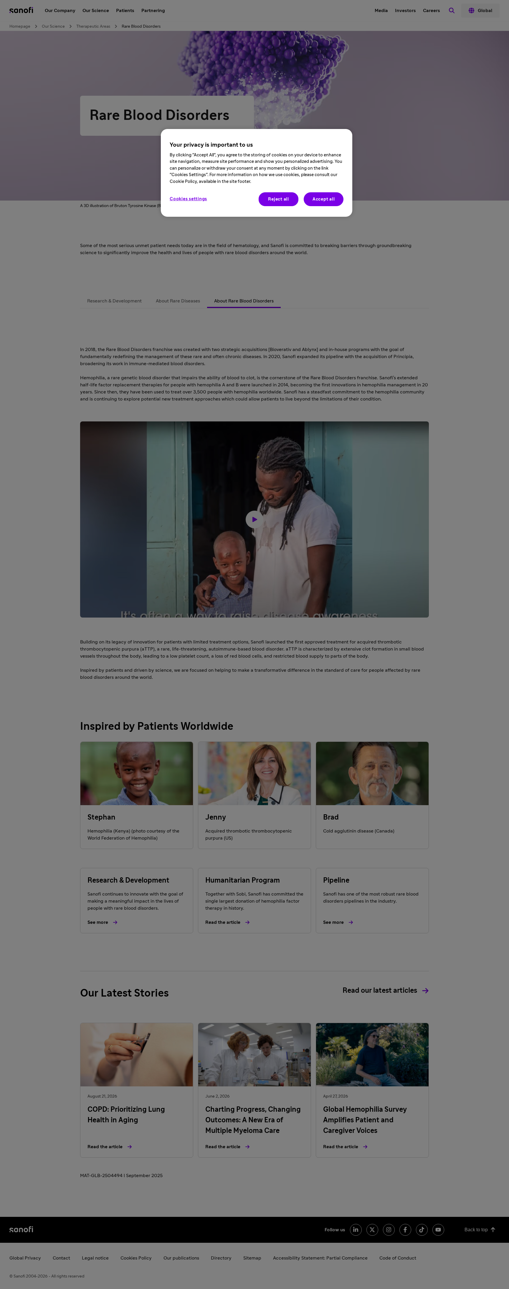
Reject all (278, 199)
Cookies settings (188, 199)
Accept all (324, 199)
